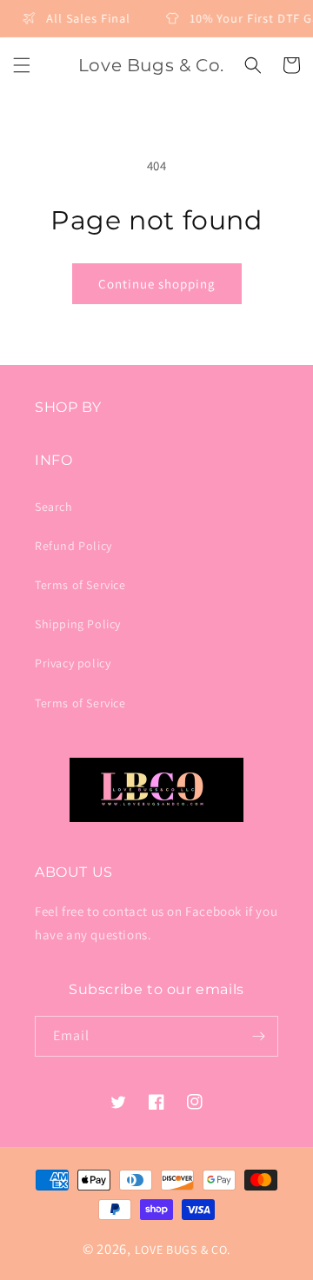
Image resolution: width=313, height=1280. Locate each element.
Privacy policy (72, 663)
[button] (22, 65)
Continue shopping (157, 283)
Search (54, 506)
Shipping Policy (78, 624)
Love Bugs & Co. (183, 1249)
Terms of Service (80, 585)
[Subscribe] (258, 1036)
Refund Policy (73, 546)
